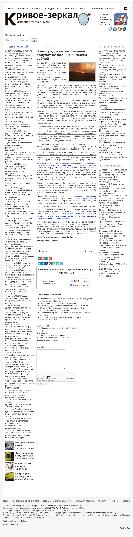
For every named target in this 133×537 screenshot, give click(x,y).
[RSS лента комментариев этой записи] (49, 326)
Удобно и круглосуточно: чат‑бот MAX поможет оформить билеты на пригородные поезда (19, 134)
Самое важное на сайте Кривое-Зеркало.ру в (66, 269)
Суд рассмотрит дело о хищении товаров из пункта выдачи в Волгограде (18, 125)
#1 (39, 328)
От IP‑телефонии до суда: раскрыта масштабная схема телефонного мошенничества (19, 356)
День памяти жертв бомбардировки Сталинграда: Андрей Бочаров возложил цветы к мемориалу (18, 54)
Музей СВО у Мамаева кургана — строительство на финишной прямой (18, 403)
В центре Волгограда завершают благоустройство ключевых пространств (17, 346)
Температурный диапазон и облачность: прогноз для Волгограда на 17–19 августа (18, 203)
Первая (10, 8)
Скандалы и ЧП (53, 8)
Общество (36, 8)
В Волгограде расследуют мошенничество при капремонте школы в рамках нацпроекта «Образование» (18, 319)
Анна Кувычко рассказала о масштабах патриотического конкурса (65, 313)
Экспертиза (71, 8)
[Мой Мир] (46, 258)
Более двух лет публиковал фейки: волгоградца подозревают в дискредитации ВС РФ (19, 412)
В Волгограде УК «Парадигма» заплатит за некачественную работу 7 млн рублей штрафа (113, 240)
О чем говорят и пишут (102, 8)
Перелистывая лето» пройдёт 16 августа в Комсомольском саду (19, 265)
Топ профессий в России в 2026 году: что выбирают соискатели (19, 258)
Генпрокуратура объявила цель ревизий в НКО (113, 178)
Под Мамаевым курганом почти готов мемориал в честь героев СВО (19, 212)
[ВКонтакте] (39, 258)
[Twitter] (39, 263)
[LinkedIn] (43, 263)
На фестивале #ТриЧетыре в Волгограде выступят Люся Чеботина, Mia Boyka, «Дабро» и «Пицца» (19, 222)
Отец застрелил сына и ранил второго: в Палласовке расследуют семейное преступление (15, 169)
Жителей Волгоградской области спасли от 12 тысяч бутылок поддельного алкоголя (64, 309)
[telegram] (61, 263)
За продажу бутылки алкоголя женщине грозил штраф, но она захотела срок (66, 318)
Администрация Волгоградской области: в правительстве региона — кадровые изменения (19, 145)
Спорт (83, 8)
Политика (22, 8)
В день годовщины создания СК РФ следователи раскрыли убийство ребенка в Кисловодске (111, 264)
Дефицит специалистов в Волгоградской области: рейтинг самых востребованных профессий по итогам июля (19, 192)
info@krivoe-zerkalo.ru (17, 521)
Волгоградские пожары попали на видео (58, 303)
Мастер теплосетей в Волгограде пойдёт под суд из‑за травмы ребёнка (18, 299)
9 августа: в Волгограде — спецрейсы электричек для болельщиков (18, 364)
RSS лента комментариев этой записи (53, 337)
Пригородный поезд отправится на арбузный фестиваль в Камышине (19, 281)
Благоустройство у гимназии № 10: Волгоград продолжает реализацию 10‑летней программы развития (18, 392)
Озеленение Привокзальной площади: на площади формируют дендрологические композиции (19, 243)
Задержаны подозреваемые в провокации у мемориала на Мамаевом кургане (19, 85)
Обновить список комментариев (50, 335)
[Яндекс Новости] (79, 281)
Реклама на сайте (10, 524)
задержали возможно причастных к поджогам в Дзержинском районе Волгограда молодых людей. (66, 166)
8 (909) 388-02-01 (27, 515)
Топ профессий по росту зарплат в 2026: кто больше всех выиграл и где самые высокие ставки (19, 372)
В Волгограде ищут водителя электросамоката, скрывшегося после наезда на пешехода (19, 337)
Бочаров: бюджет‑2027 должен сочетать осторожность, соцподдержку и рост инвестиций (19, 382)
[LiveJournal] (46, 263)
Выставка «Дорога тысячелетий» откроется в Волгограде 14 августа (17, 290)
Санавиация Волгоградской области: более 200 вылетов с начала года (19, 251)
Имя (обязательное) (44, 347)
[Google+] (50, 258)
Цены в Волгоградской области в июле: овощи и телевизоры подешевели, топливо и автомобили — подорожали (19, 74)
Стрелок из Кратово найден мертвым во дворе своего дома (112, 219)
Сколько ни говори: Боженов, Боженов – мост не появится (112, 198)
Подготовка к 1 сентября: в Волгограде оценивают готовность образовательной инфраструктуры (18, 423)
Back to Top (125, 528)
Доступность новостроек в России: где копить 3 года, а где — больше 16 (19, 116)
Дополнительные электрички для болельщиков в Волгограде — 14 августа (18, 309)
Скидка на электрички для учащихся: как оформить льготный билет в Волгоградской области (18, 94)
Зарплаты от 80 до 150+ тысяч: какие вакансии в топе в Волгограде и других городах (19, 273)
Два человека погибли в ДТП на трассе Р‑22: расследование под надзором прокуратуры (18, 64)
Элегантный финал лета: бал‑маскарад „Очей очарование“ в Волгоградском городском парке (18, 105)
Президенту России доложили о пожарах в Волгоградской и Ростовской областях (66, 299)
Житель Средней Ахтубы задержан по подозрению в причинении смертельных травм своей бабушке (18, 232)
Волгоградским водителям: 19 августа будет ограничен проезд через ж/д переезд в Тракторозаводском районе (19, 157)
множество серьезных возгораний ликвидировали (66, 197)
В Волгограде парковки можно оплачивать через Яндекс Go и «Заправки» (18, 328)
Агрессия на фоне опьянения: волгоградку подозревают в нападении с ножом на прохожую (18, 434)
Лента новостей (17, 46)
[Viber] (50, 263)
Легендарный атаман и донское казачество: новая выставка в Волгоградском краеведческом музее (19, 180)
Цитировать (41, 333)
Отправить (43, 383)
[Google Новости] (79, 285)
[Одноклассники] (43, 258)
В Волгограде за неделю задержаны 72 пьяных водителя (65, 305)
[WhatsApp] (53, 263)
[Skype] (57, 263)
